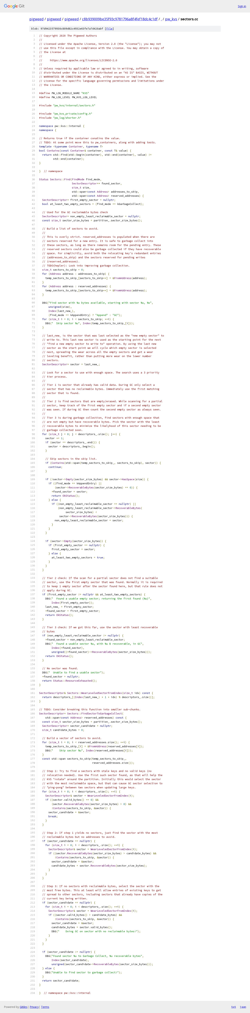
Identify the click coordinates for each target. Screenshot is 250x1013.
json (243, 1007)
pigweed (36, 19)
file (109, 28)
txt (233, 1007)
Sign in (242, 6)
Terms (45, 1007)
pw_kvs (171, 19)
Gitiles (23, 1007)
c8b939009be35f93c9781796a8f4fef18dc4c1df (120, 19)
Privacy (34, 1007)
